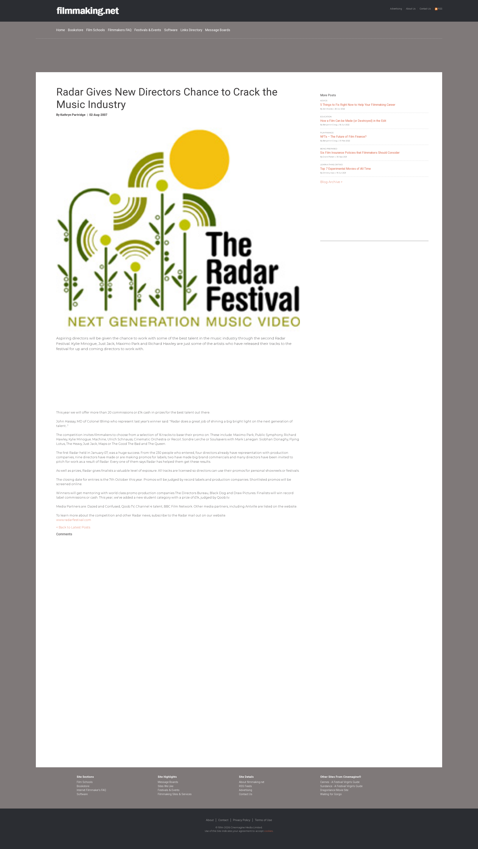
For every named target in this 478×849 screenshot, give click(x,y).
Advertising (396, 8)
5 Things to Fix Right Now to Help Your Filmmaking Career (357, 104)
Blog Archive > (331, 182)
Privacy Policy (241, 820)
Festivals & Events (147, 30)
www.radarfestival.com (73, 520)
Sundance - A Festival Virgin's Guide (341, 786)
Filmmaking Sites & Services (175, 794)
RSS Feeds (245, 786)
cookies (268, 831)
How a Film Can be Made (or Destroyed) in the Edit (353, 121)
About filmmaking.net (251, 782)
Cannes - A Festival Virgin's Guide (339, 782)
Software (171, 30)
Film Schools (95, 30)
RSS (440, 8)
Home (60, 30)
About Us (411, 8)
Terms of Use (263, 820)
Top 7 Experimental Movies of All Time (345, 168)
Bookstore (75, 30)
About (210, 820)
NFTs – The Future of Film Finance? (343, 136)
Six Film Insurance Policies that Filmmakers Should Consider (360, 152)
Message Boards (217, 30)
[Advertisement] (239, 55)
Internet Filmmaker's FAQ (91, 790)
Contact (223, 820)
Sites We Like (165, 786)
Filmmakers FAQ (119, 30)
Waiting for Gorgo (331, 794)
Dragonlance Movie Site (334, 790)
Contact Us (425, 8)
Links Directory (191, 30)
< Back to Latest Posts (73, 527)
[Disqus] (178, 587)
